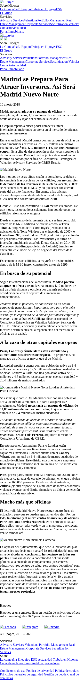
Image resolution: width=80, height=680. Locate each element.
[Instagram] (30, 625)
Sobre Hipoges (31, 7)
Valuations (30, 20)
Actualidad (19, 27)
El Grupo (6, 13)
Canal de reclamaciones (15, 663)
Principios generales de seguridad (21, 674)
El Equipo (24, 9)
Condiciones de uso (12, 670)
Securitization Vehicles (64, 24)
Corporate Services (37, 24)
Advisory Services (12, 20)
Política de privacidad (40, 670)
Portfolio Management (51, 20)
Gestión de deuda (55, 674)
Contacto (6, 27)
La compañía (8, 659)
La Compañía (9, 9)
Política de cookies (67, 670)
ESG (59, 9)
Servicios (39, 20)
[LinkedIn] (51, 625)
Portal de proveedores (45, 663)
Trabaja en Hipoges (43, 9)
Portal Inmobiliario (12, 31)
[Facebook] (8, 625)
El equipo (24, 659)
